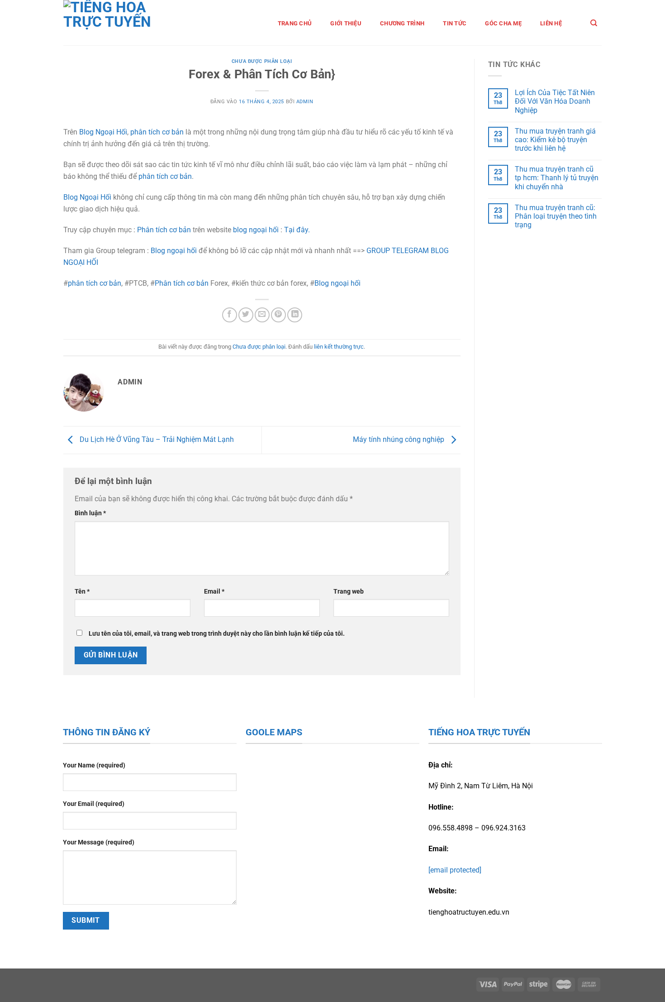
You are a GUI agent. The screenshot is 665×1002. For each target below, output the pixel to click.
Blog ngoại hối (174, 250)
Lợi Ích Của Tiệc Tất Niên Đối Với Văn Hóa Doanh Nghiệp (555, 101)
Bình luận (90, 513)
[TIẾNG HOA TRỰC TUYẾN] (120, 22)
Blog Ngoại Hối (103, 132)
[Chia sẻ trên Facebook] (229, 314)
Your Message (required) (98, 842)
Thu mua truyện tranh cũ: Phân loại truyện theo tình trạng (556, 216)
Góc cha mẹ (503, 23)
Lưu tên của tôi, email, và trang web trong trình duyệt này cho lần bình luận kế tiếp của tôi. (217, 634)
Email (214, 591)
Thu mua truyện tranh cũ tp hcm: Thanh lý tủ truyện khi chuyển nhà (556, 178)
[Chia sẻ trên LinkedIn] (294, 314)
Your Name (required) (94, 765)
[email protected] (454, 870)
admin (305, 102)
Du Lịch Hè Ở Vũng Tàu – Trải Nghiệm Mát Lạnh (156, 439)
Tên (82, 591)
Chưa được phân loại (262, 61)
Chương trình (402, 23)
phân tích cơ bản (157, 132)
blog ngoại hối (256, 229)
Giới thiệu (345, 23)
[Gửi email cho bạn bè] (262, 314)
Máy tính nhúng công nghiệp (399, 439)
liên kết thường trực (339, 346)
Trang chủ (295, 23)
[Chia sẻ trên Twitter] (245, 314)
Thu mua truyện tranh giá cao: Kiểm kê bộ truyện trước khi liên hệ (555, 140)
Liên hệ (551, 23)
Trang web (348, 591)
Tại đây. (297, 229)
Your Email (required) (93, 804)
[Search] (594, 23)
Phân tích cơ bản (164, 229)
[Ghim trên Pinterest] (278, 314)
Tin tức (454, 23)
